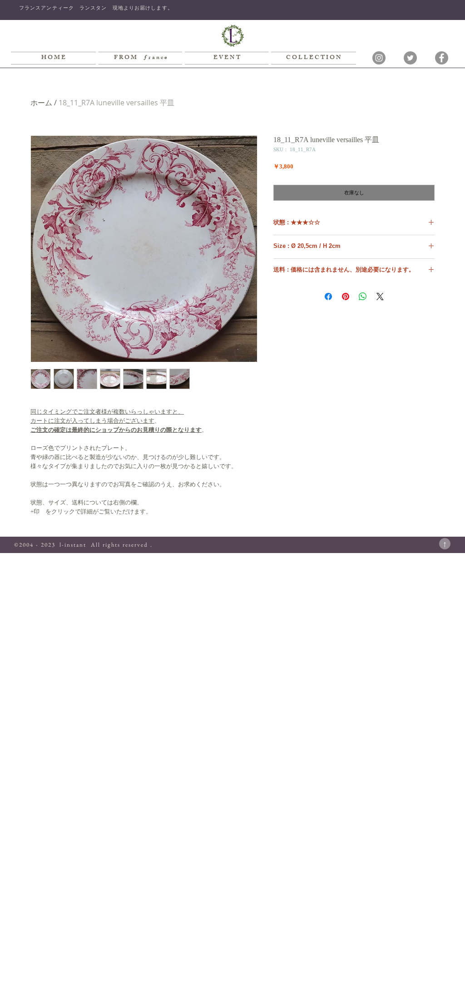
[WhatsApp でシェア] (362, 296)
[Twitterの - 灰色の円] (410, 57)
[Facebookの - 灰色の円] (441, 57)
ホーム (41, 103)
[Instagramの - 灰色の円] (379, 57)
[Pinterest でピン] (345, 296)
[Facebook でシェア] (328, 296)
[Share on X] (380, 296)
